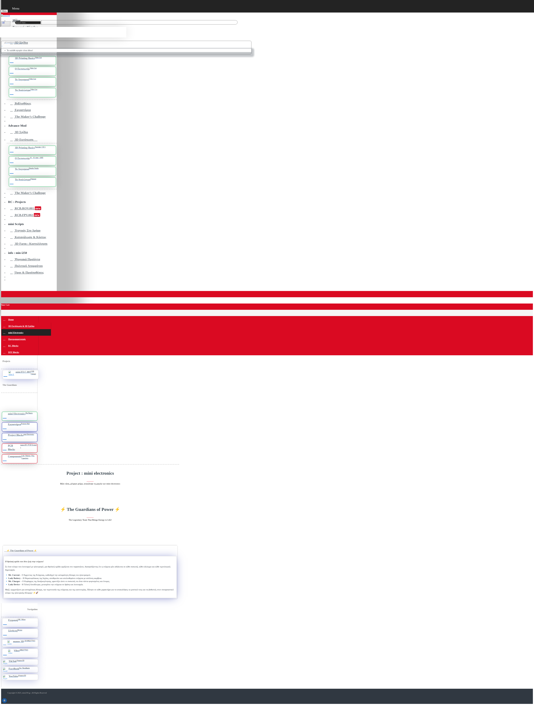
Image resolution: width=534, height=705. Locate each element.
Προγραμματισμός (17, 339)
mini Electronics (15, 332)
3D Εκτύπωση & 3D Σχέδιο (21, 326)
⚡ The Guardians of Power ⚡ (21, 550)
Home (11, 319)
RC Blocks (13, 346)
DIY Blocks (13, 352)
